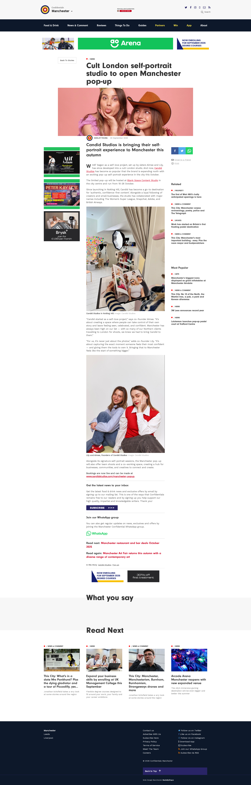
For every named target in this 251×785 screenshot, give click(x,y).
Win (176, 25)
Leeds (47, 734)
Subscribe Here (151, 738)
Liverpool (48, 738)
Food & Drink (51, 25)
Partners (160, 25)
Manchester (50, 730)
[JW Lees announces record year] (189, 308)
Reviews (101, 25)
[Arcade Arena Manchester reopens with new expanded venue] (189, 671)
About (203, 25)
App (189, 25)
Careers (147, 753)
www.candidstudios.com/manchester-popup (110, 476)
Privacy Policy (150, 741)
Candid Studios (104, 565)
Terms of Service (151, 745)
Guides (142, 25)
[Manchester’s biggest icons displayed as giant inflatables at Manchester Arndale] (189, 278)
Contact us (148, 730)
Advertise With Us (152, 734)
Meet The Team (151, 749)
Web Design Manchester (152, 780)
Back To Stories (67, 60)
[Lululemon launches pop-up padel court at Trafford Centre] (189, 320)
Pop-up (115, 565)
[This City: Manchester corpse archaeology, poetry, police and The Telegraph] (189, 208)
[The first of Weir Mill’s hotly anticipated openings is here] (189, 193)
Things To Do (122, 25)
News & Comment (77, 25)
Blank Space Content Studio (142, 180)
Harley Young (100, 138)
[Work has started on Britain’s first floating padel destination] (189, 223)
